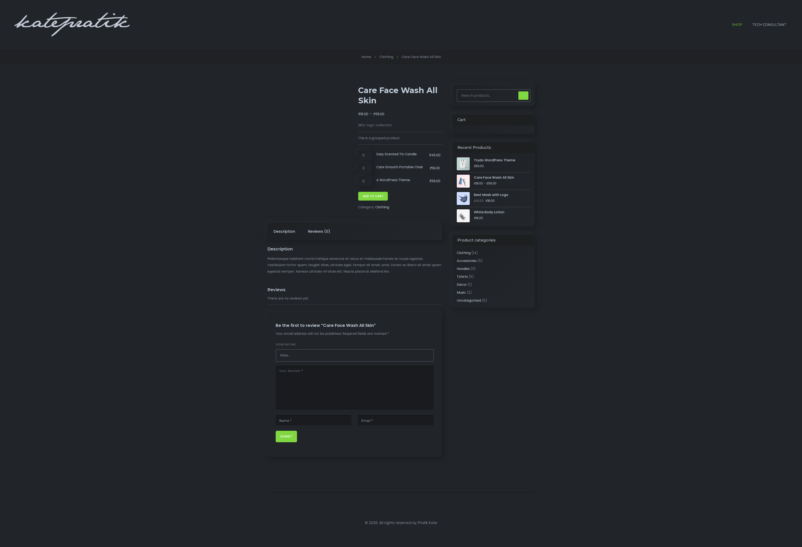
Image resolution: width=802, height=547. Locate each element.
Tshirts (462, 276)
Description (284, 231)
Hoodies (463, 268)
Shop (737, 25)
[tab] (284, 231)
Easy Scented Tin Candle (396, 154)
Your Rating (286, 344)
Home (366, 56)
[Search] (523, 95)
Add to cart (373, 196)
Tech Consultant (769, 25)
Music (461, 292)
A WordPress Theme (393, 180)
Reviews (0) (319, 231)
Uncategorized (469, 300)
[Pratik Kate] (72, 25)
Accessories (467, 260)
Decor (462, 284)
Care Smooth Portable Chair (399, 167)
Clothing (386, 56)
